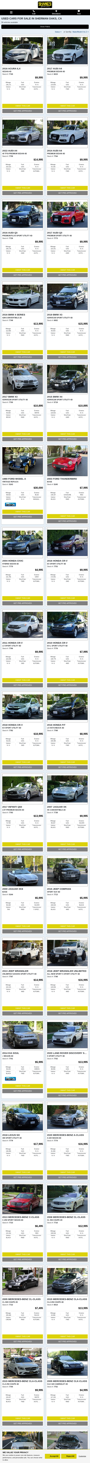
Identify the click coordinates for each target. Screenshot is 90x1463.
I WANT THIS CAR (22, 106)
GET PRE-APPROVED (23, 111)
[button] (58, 32)
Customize (82, 1456)
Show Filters (45, 27)
